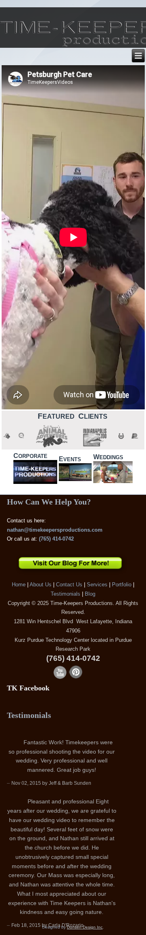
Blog (90, 594)
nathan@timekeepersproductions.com (55, 530)
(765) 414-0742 (56, 539)
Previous (113, 723)
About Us (41, 584)
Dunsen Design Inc (85, 927)
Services (97, 584)
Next (125, 723)
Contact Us (69, 584)
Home (19, 584)
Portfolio (121, 584)
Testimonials (65, 594)
